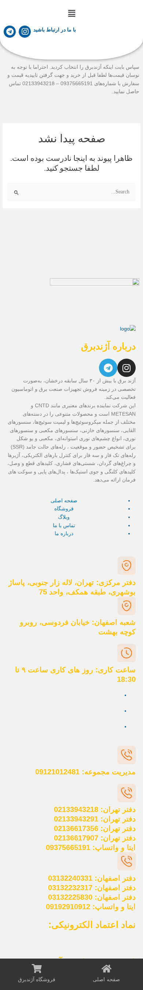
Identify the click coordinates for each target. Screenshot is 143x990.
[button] (71, 14)
